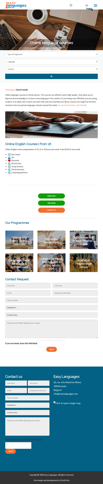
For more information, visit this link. (72, 105)
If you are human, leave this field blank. (21, 343)
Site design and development (46, 480)
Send (51, 349)
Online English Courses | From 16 (28, 144)
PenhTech (65, 480)
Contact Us (51, 210)
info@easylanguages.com (66, 393)
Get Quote (51, 203)
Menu (95, 5)
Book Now (51, 196)
